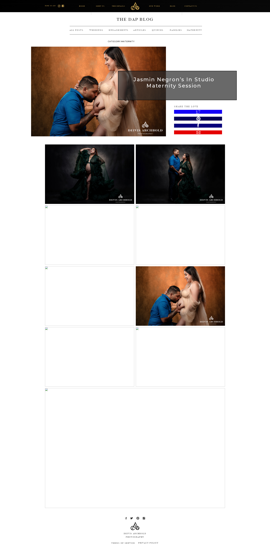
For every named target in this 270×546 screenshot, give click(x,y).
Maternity (128, 41)
